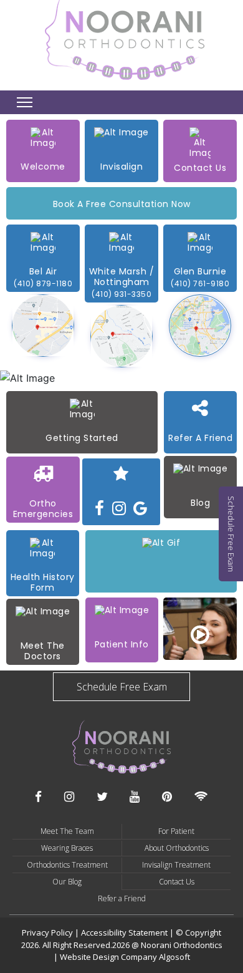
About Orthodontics (177, 848)
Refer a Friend (122, 898)
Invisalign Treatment (176, 864)
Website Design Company (109, 956)
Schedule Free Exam (122, 687)
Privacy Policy (47, 932)
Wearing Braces (67, 848)
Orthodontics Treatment (67, 864)
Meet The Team (67, 831)
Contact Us (176, 881)
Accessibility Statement (125, 932)
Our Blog (67, 881)
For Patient (176, 831)
